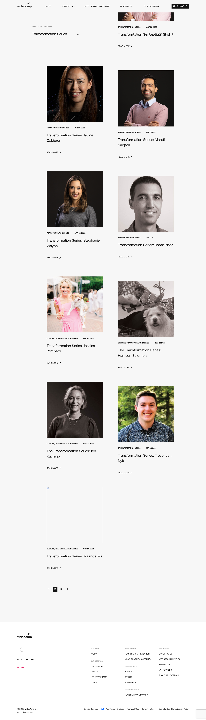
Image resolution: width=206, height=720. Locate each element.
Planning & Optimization (137, 654)
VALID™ (48, 6)
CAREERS (95, 672)
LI (18, 660)
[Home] (24, 7)
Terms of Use (133, 709)
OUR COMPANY (97, 666)
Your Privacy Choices (114, 709)
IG (22, 660)
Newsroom (164, 665)
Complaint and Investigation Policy (174, 709)
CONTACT (95, 683)
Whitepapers (165, 670)
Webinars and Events (169, 659)
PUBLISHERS (130, 683)
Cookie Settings (91, 709)
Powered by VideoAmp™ (98, 6)
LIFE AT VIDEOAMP (99, 677)
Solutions (67, 6)
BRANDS (128, 677)
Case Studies (165, 654)
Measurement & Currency (138, 659)
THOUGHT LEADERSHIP (169, 675)
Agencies (129, 672)
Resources (126, 6)
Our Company (151, 6)
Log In (20, 668)
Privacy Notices (149, 709)
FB (27, 660)
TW (32, 660)
